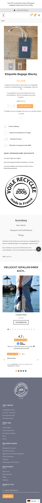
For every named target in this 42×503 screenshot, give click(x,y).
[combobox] (33, 501)
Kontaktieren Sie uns (9, 410)
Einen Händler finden (9, 415)
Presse (5, 439)
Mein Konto (6, 471)
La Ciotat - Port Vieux (9, 413)
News (4, 436)
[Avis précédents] (4, 359)
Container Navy (21, 315)
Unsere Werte (7, 427)
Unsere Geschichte (8, 430)
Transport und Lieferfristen (21, 230)
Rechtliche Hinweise (9, 451)
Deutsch (33, 501)
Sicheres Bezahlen (8, 456)
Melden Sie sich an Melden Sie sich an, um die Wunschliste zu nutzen (23, 112)
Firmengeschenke (8, 418)
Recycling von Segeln (9, 433)
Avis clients (21, 225)
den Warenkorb (21, 322)
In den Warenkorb (25, 106)
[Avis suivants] (38, 359)
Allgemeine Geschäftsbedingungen (13, 454)
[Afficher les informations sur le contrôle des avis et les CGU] (34, 346)
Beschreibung (21, 220)
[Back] (2, 21)
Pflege (21, 235)
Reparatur (5, 480)
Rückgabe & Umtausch (9, 448)
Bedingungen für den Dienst (11, 462)
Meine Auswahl (7, 474)
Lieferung (5, 459)
